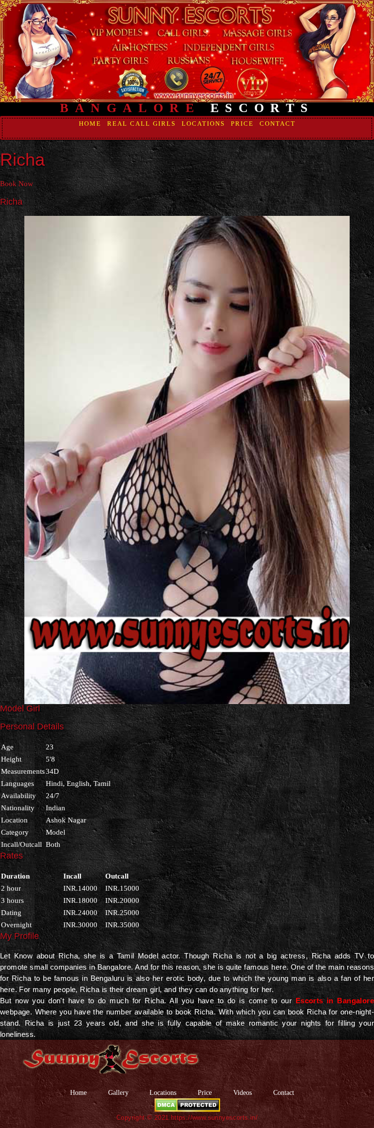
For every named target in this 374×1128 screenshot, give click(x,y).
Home (90, 123)
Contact (278, 123)
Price (242, 123)
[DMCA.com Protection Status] (187, 1104)
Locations (203, 123)
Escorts (187, 108)
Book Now (16, 184)
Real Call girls (141, 123)
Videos (243, 1092)
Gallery (118, 1092)
